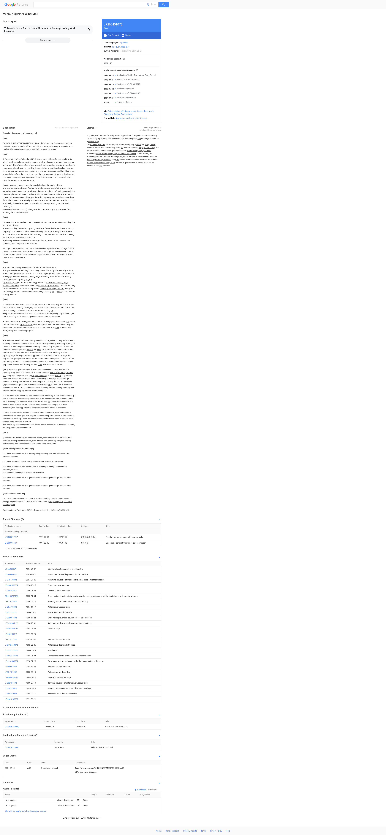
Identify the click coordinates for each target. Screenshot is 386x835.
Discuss (143, 118)
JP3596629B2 (11, 666)
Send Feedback (172, 831)
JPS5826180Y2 (11, 645)
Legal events (130, 111)
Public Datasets (190, 831)
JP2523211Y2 (11, 537)
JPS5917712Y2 (11, 650)
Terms (203, 831)
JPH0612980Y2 (11, 628)
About (158, 831)
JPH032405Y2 (11, 634)
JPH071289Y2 (11, 688)
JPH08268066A (11, 585)
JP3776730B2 (11, 601)
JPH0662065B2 (11, 677)
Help (228, 831)
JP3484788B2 (11, 580)
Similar (128, 35)
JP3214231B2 (11, 639)
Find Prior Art (113, 35)
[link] (10, 800)
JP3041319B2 (11, 672)
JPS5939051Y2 (11, 623)
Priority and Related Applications (118, 114)
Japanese (123, 42)
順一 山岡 (116, 47)
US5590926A (10, 569)
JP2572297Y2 (11, 612)
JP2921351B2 (11, 683)
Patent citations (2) (116, 111)
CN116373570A (11, 596)
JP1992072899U (12, 727)
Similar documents (145, 111)
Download (141, 790)
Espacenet (120, 118)
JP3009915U (10, 543)
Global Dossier (132, 118)
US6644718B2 (11, 574)
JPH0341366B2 (11, 699)
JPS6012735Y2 (11, 656)
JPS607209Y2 (11, 694)
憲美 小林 (125, 47)
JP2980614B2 (11, 618)
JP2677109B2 (11, 607)
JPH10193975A (11, 661)
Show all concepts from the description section (25, 811)
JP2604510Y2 (11, 591)
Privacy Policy (216, 831)
